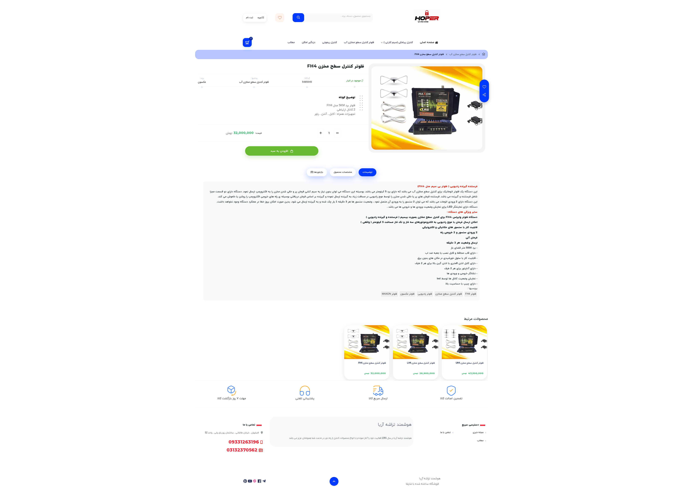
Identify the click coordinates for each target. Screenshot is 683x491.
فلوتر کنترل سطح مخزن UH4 (469, 363)
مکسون (202, 82)
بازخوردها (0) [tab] (317, 172)
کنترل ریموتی (329, 42)
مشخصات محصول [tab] (343, 172)
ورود (259, 17)
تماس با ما (445, 432)
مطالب (291, 42)
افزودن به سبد (280, 151)
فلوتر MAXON (389, 294)
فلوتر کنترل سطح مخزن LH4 (421, 363)
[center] (298, 17)
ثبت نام (249, 17)
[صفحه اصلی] (483, 54)
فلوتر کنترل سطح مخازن (448, 294)
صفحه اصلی (427, 42)
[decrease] (337, 133)
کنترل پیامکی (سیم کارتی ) (398, 42)
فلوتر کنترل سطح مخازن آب (359, 42)
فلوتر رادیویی (425, 294)
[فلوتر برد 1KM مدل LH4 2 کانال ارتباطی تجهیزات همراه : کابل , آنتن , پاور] (415, 342)
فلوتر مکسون (407, 294)
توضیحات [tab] (367, 172)
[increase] (321, 133)
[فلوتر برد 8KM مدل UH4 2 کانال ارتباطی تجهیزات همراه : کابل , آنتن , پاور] (464, 342)
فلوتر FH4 (470, 294)
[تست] (264, 481)
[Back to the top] (334, 481)
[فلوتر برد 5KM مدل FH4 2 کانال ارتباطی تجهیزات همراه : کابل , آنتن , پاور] (366, 342)
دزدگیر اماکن (308, 42)
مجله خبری (478, 432)
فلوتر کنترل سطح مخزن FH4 (372, 363)
